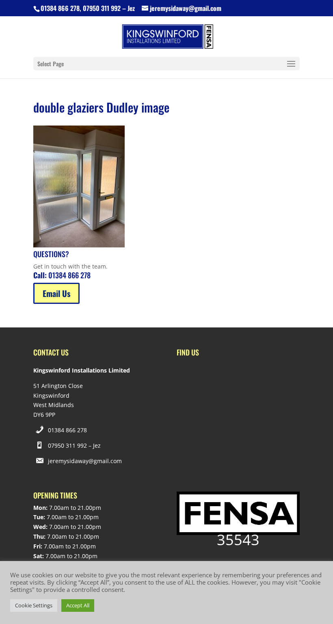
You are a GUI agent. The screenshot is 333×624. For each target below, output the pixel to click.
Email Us (56, 293)
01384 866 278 (67, 430)
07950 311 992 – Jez (74, 445)
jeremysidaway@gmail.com (85, 461)
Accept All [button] (77, 605)
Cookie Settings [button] (33, 605)
